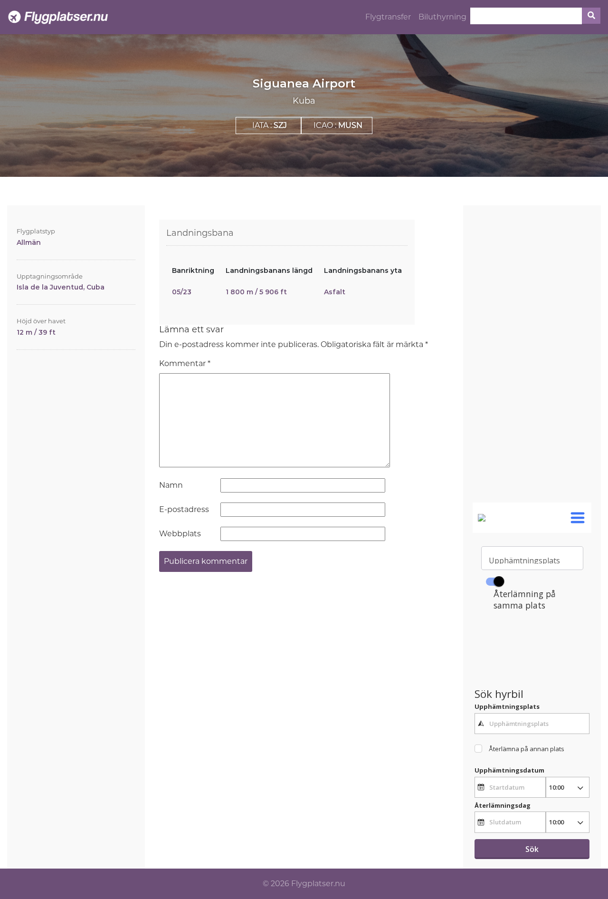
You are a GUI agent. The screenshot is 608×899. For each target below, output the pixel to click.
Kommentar (184, 363)
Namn (171, 485)
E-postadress (184, 509)
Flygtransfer (388, 16)
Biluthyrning (442, 16)
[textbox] (532, 723)
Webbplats (180, 533)
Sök (532, 849)
